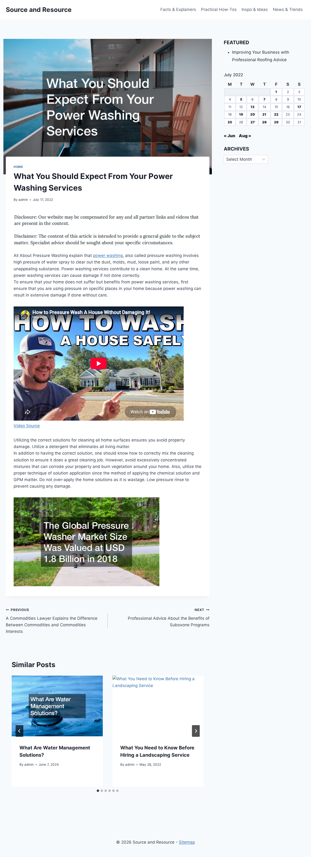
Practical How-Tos (219, 9)
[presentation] (57, 706)
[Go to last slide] (19, 731)
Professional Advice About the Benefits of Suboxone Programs (168, 617)
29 (276, 122)
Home (18, 167)
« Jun (229, 135)
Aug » (245, 135)
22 (276, 114)
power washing (108, 255)
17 (299, 107)
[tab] (98, 790)
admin (23, 200)
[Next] (196, 731)
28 (264, 122)
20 (252, 114)
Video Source (27, 425)
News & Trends (288, 9)
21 (264, 114)
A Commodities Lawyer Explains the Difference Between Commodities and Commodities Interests (51, 621)
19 (241, 114)
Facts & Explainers (178, 9)
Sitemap (187, 842)
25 (230, 122)
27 (253, 122)
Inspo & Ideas (255, 9)
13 (252, 107)
